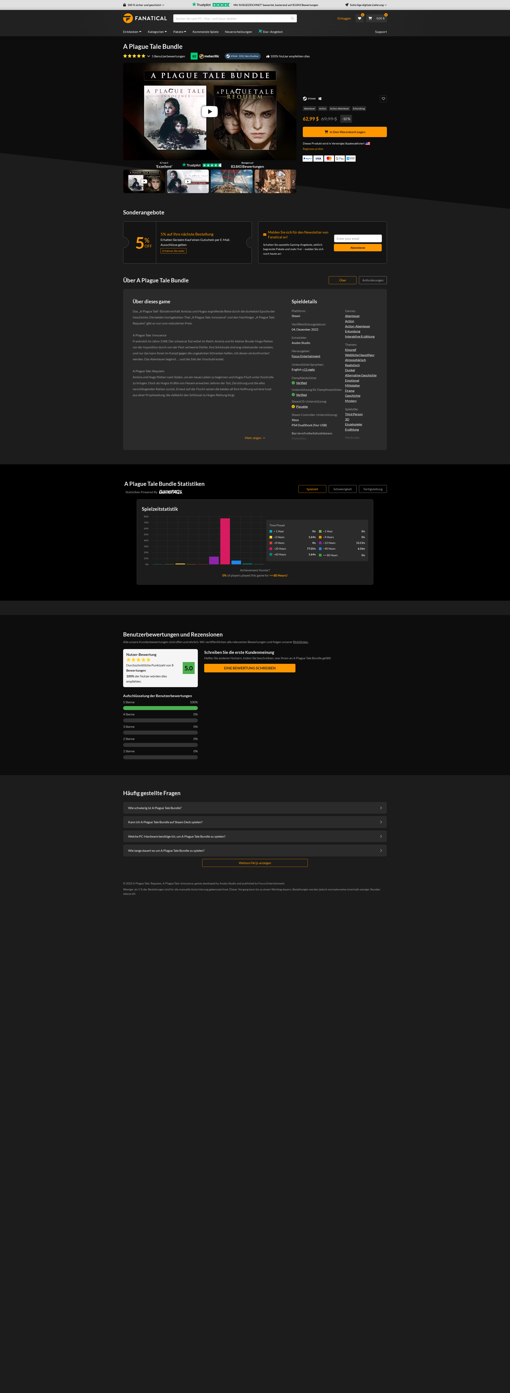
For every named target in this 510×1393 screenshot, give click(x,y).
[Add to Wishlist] (383, 98)
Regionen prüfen (313, 148)
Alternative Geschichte (361, 375)
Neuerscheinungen (238, 31)
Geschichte (352, 395)
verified (301, 383)
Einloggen (344, 18)
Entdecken (130, 31)
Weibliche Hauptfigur (360, 355)
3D (347, 419)
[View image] (144, 181)
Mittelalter (352, 385)
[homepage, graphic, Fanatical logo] (145, 18)
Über (342, 280)
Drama (349, 390)
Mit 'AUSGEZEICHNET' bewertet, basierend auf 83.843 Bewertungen (275, 5)
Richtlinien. (300, 642)
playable (302, 406)
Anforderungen (372, 280)
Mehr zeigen (253, 438)
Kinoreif (350, 350)
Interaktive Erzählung (360, 336)
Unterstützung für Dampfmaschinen (316, 389)
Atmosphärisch (355, 360)
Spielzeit (312, 489)
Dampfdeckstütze (304, 378)
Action (322, 108)
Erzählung (352, 429)
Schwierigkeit (342, 489)
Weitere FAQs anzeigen (255, 863)
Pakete (178, 31)
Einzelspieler (353, 424)
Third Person (354, 414)
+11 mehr (308, 369)
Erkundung (359, 108)
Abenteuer (309, 108)
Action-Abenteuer (339, 108)
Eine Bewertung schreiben (250, 668)
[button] (143, 5)
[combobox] (252, 18)
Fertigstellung (373, 489)
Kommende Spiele (206, 31)
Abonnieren (357, 247)
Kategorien (156, 31)
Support (381, 31)
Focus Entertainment (306, 356)
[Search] (292, 18)
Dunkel (350, 370)
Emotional (352, 380)
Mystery (351, 401)
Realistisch (352, 365)
